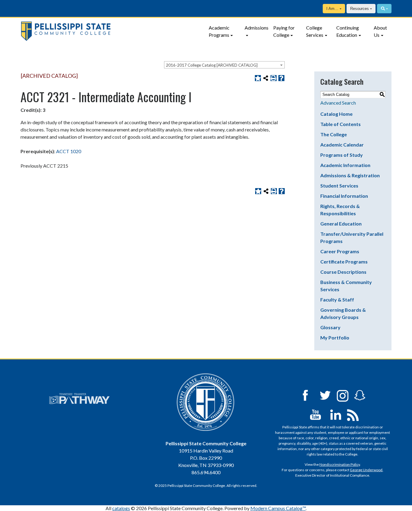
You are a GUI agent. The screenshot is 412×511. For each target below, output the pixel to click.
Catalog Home (336, 114)
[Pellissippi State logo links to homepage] (111, 31)
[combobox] (224, 64)
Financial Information (344, 196)
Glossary (330, 327)
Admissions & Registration (350, 175)
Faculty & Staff (337, 299)
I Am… (332, 8)
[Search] (384, 8)
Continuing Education (347, 31)
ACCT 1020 (68, 151)
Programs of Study (341, 155)
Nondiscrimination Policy (339, 464)
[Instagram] (342, 395)
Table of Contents (340, 124)
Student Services (339, 185)
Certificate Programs (344, 261)
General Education (341, 223)
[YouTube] (315, 414)
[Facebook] (305, 395)
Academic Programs (219, 31)
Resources (359, 8)
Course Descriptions (343, 272)
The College (333, 134)
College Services (314, 31)
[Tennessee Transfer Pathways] (79, 398)
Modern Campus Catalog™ (278, 508)
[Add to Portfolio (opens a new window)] (258, 78)
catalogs (121, 508)
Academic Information (345, 165)
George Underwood (366, 470)
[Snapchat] (359, 395)
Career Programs (339, 251)
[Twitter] (325, 395)
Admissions (256, 27)
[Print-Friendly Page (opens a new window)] (273, 78)
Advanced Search (338, 103)
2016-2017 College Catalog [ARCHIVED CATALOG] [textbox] (212, 65)
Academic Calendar (342, 144)
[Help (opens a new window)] (281, 78)
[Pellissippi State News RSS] (353, 414)
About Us (380, 31)
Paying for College (284, 31)
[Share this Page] (265, 78)
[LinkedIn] (335, 414)
